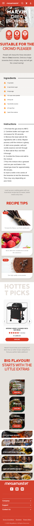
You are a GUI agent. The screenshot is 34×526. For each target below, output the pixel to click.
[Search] (22, 3)
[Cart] (26, 3)
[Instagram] (17, 489)
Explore (17, 339)
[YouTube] (22, 489)
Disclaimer (19, 519)
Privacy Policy (27, 519)
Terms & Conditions (8, 519)
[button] (14, 333)
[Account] (30, 3)
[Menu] (3, 3)
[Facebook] (12, 489)
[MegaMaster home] (13, 3)
